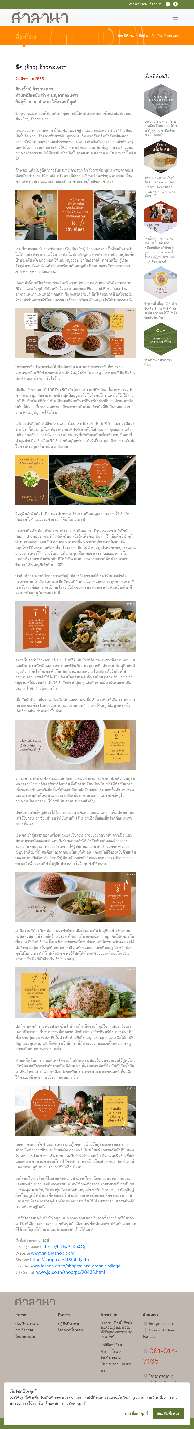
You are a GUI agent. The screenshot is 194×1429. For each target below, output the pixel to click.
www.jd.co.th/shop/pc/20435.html (70, 1272)
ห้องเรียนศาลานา (27, 1324)
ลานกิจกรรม (24, 1330)
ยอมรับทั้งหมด (168, 1413)
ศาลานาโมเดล (111, 1351)
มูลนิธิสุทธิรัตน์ (111, 1345)
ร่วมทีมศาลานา (111, 1358)
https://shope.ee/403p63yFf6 (59, 1259)
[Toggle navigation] (175, 17)
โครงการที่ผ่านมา (70, 1330)
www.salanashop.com (52, 1253)
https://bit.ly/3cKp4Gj (63, 1246)
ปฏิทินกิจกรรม (68, 1324)
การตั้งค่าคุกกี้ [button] (136, 1413)
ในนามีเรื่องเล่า (25, 1336)
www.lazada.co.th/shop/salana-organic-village (75, 1265)
